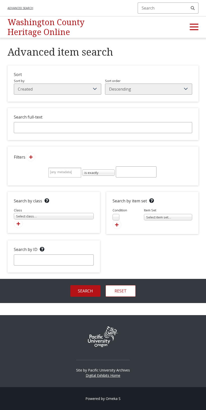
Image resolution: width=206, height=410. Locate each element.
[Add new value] (30, 157)
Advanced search (20, 8)
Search (192, 8)
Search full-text (28, 117)
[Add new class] (18, 223)
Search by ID (25, 249)
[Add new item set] (117, 224)
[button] (194, 27)
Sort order (113, 81)
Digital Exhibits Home (103, 375)
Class (25, 213)
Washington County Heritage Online (46, 27)
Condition (120, 213)
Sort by (19, 81)
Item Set (157, 213)
